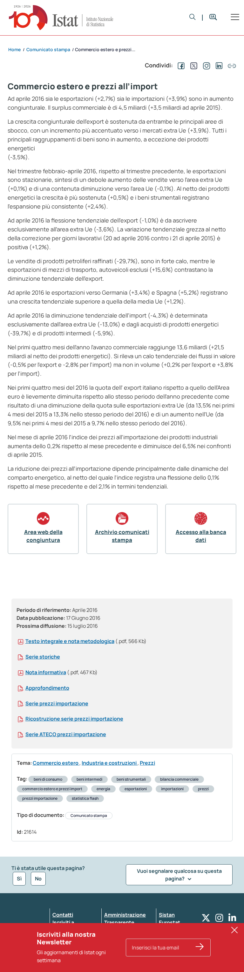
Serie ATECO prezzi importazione (65, 734)
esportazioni (136, 788)
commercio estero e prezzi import (52, 788)
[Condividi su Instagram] (205, 65)
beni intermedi (89, 779)
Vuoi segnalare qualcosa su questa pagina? (179, 874)
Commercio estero (56, 762)
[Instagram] (219, 919)
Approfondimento (47, 687)
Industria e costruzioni (110, 762)
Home (14, 49)
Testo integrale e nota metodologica (69, 641)
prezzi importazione (40, 798)
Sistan (167, 914)
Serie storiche (42, 656)
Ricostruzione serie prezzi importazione (74, 718)
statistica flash (85, 798)
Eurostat (169, 922)
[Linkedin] (232, 919)
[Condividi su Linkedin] (218, 65)
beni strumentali (131, 779)
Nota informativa (45, 672)
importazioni (172, 788)
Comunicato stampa (89, 815)
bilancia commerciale (179, 779)
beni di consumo (48, 779)
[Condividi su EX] (192, 65)
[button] (192, 17)
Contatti (62, 914)
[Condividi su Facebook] (180, 65)
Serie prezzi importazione (56, 703)
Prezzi (147, 762)
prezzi (203, 788)
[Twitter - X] (205, 919)
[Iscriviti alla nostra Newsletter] (199, 947)
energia (103, 788)
